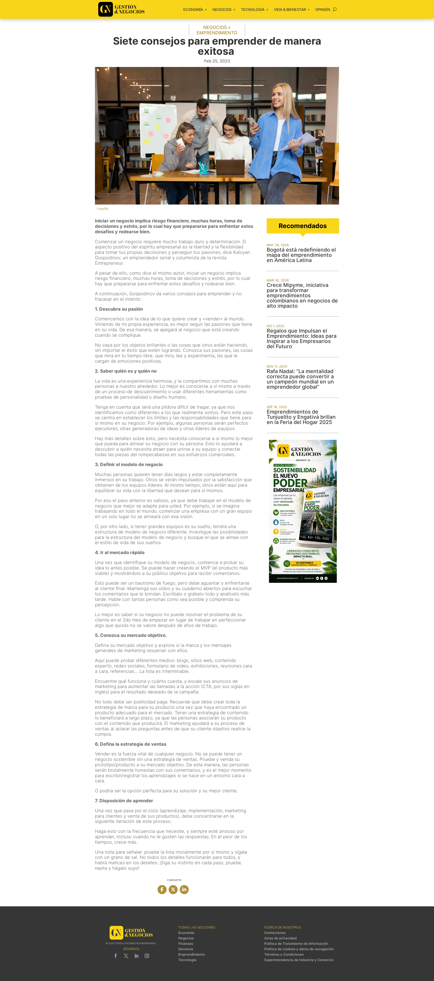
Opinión (322, 9)
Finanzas (185, 943)
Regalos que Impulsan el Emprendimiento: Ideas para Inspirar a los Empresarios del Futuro (302, 339)
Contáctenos (274, 932)
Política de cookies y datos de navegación (299, 949)
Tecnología (252, 9)
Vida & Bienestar (290, 9)
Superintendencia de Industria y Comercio (298, 960)
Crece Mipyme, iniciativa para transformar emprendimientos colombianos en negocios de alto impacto (302, 295)
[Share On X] (173, 889)
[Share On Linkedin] (184, 889)
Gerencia (185, 949)
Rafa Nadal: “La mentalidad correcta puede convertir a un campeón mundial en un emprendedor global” (300, 379)
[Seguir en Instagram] (146, 956)
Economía (193, 9)
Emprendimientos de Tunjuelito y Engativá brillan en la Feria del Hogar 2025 (301, 417)
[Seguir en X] (126, 956)
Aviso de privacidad (280, 938)
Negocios (221, 9)
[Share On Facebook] (162, 889)
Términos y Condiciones (284, 954)
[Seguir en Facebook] (115, 956)
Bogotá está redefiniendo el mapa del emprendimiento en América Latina (301, 255)
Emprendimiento (217, 33)
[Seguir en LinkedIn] (136, 956)
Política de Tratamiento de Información (296, 943)
